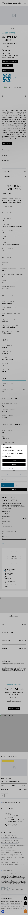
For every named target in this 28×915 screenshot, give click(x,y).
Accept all (14, 460)
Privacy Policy (5, 468)
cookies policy (8, 456)
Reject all (14, 464)
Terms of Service (12, 468)
